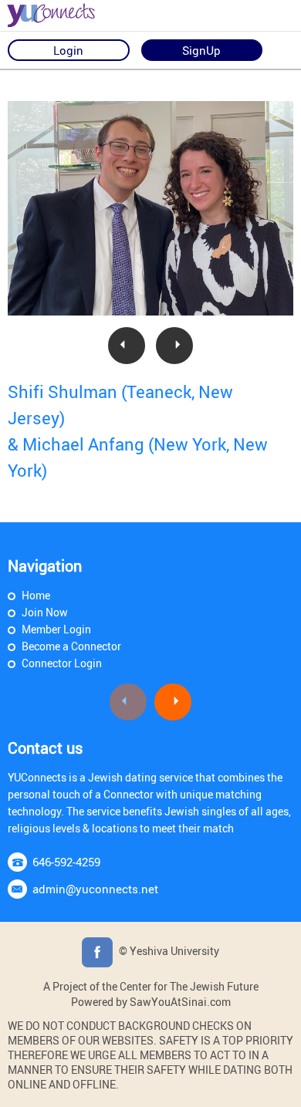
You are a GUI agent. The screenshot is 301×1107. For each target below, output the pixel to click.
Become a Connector (71, 646)
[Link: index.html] (65, 15)
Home (36, 595)
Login (68, 50)
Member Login (56, 629)
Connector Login (62, 663)
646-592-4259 (66, 861)
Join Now (45, 612)
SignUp (201, 50)
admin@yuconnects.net (95, 888)
